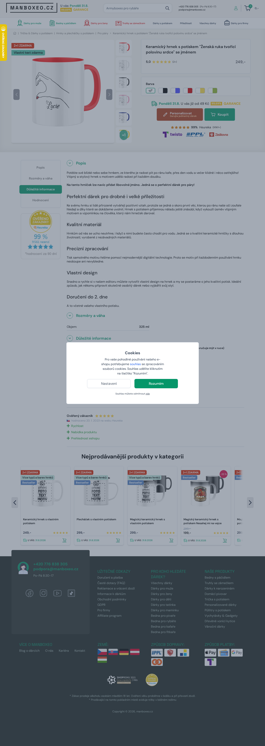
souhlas (135, 364)
